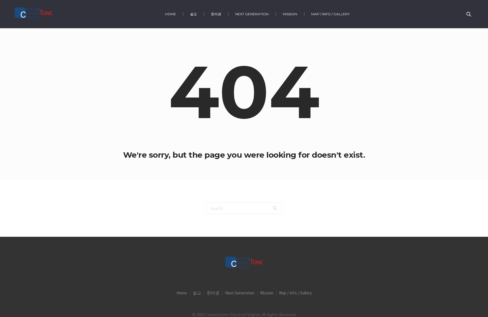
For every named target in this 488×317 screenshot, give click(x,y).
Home (182, 293)
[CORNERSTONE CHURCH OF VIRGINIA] (244, 263)
